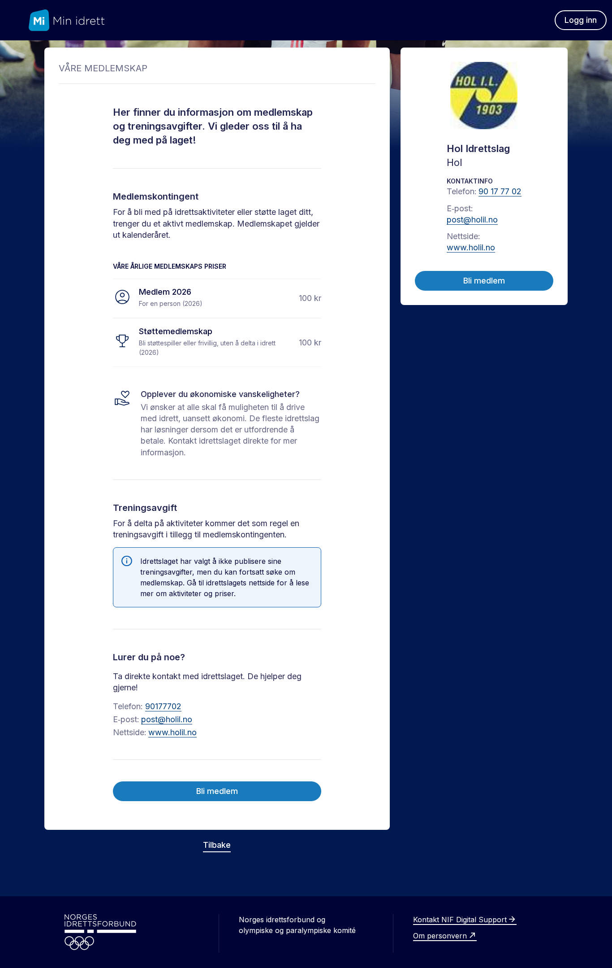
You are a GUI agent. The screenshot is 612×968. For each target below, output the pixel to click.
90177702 (163, 706)
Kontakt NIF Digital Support (460, 919)
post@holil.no (166, 719)
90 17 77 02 (499, 191)
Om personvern (440, 935)
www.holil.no (172, 732)
